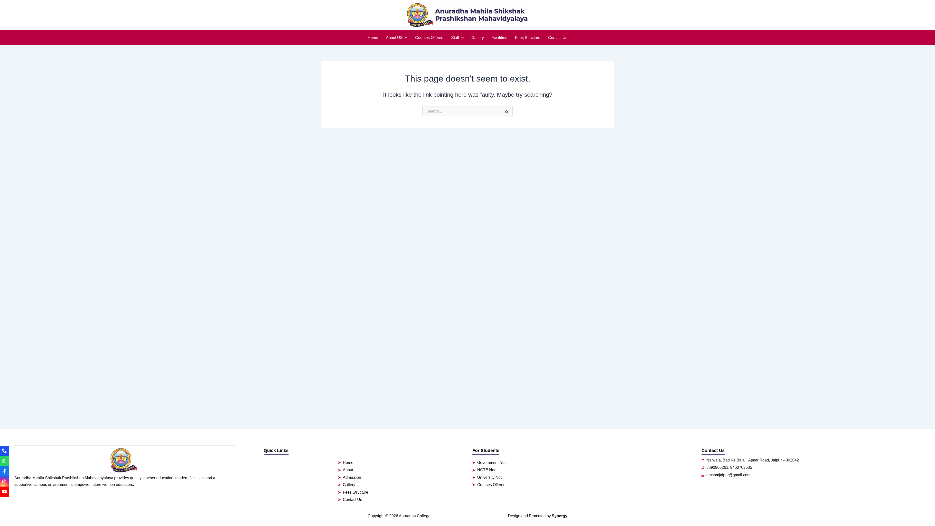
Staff (455, 38)
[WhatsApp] (4, 461)
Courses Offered (429, 38)
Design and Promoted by (537, 516)
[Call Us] (4, 451)
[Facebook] (4, 471)
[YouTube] (4, 492)
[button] (396, 37)
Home (373, 38)
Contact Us (557, 38)
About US (394, 38)
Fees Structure (527, 38)
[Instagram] (4, 481)
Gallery (477, 38)
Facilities (499, 38)
